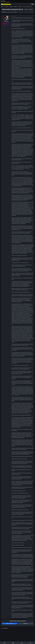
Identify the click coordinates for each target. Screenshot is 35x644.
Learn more (1, 1)
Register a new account (9, 623)
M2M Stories (14, 12)
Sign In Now (25, 623)
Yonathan (5, 12)
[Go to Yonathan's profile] (2, 12)
